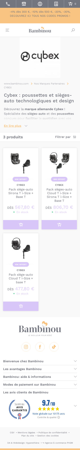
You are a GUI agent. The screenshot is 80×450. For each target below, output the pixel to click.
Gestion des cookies (48, 435)
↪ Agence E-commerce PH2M (58, 443)
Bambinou (40, 29)
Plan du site (27, 435)
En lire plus (12, 126)
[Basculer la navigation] (7, 30)
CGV (12, 432)
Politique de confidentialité (52, 432)
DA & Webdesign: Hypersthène (23, 443)
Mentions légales (26, 432)
